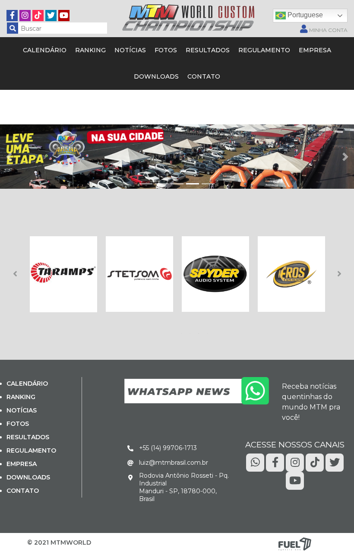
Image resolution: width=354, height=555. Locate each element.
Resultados (208, 50)
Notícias (130, 50)
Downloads (156, 76)
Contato (203, 76)
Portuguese (304, 15)
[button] (9, 156)
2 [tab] (192, 331)
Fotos (166, 50)
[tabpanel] (63, 274)
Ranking (90, 50)
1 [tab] (183, 331)
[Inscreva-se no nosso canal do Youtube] (64, 14)
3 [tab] (200, 331)
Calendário (44, 50)
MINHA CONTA (328, 30)
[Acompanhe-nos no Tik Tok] (315, 462)
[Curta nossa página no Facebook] (12, 14)
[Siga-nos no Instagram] (25, 14)
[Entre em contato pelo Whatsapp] (196, 390)
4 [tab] (209, 331)
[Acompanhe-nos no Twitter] (51, 14)
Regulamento (264, 50)
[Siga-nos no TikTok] (38, 14)
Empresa (315, 50)
